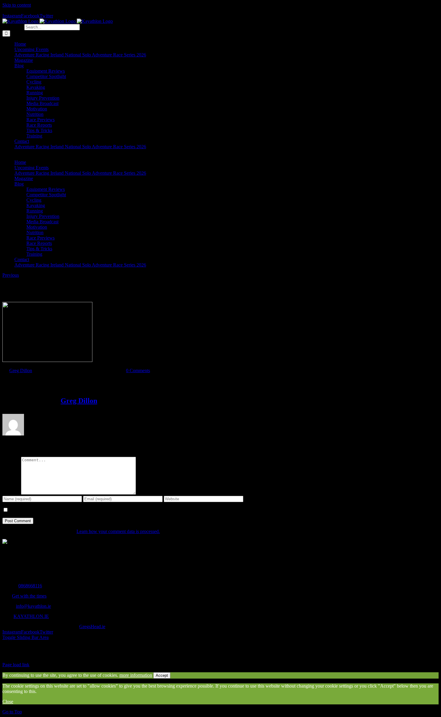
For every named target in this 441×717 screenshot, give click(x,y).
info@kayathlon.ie (33, 606)
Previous (10, 275)
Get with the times (29, 595)
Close (7, 701)
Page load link (15, 664)
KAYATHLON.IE (31, 616)
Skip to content (16, 5)
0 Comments (138, 370)
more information (135, 675)
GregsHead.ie (92, 626)
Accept (162, 675)
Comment (11, 493)
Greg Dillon (20, 370)
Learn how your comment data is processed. (118, 531)
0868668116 (30, 585)
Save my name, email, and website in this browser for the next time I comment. (83, 510)
